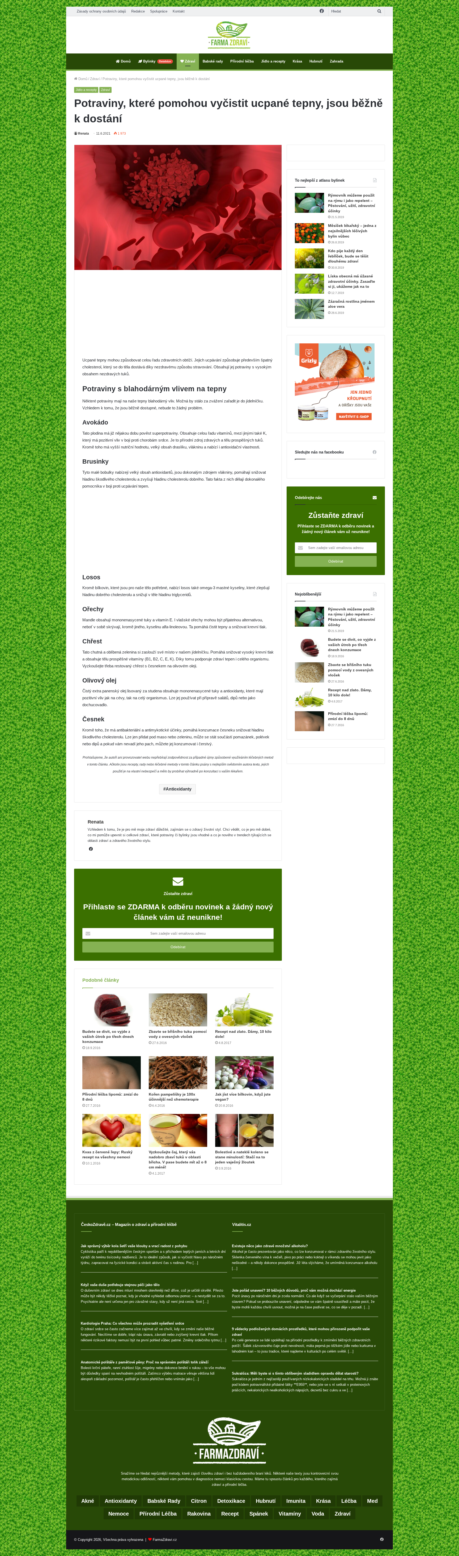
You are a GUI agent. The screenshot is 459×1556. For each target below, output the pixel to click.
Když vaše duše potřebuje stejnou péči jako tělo (120, 1285)
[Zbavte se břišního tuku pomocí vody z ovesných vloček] (178, 1009)
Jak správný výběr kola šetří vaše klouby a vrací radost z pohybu (134, 1246)
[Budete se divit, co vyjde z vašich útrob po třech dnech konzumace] (111, 1009)
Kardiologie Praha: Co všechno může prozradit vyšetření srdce (132, 1323)
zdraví (343, 1514)
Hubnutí (315, 61)
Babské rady (213, 61)
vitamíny (290, 1514)
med (372, 1501)
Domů (125, 61)
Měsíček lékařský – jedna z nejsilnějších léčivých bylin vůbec (352, 230)
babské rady (163, 1501)
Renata (83, 133)
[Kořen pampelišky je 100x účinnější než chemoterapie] (178, 1072)
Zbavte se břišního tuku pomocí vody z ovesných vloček (350, 670)
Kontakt (179, 11)
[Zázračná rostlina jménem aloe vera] (309, 309)
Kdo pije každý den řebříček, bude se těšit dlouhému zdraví (348, 256)
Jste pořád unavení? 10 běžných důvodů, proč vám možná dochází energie (294, 1290)
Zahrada (336, 61)
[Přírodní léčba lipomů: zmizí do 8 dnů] (111, 1072)
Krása (297, 61)
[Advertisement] (178, 317)
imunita (295, 1501)
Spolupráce (158, 11)
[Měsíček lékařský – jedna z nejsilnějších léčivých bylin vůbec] (309, 233)
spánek (258, 1514)
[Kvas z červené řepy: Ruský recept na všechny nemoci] (111, 1130)
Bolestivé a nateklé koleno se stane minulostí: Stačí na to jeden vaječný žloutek (242, 1157)
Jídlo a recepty (273, 61)
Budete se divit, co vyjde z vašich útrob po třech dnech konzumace (108, 1036)
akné (87, 1501)
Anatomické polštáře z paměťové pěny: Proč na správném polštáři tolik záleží (145, 1362)
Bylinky (156, 61)
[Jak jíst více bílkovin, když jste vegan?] (244, 1072)
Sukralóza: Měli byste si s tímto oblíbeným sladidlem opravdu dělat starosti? (295, 1373)
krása (323, 1501)
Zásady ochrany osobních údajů (101, 11)
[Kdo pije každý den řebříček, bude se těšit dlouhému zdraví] (309, 258)
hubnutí (266, 1501)
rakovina (199, 1514)
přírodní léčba (158, 1514)
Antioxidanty (179, 789)
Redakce (138, 11)
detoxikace (231, 1501)
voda (318, 1514)
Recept (230, 1514)
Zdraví (189, 61)
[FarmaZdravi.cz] (229, 34)
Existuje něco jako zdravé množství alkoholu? (270, 1246)
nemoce (118, 1514)
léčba (348, 1501)
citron (199, 1501)
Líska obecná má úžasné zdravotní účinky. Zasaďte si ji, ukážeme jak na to (351, 281)
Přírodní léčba (242, 61)
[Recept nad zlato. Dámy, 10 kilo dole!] (244, 1009)
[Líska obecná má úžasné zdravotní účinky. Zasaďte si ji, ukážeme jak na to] (309, 284)
